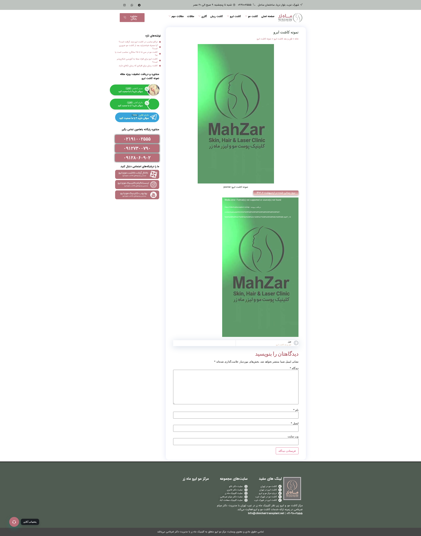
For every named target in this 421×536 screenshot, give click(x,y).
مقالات (190, 16)
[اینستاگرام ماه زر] (124, 4)
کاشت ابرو (235, 16)
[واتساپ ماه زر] (131, 4)
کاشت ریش (216, 16)
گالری (204, 16)
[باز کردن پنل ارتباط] (14, 522)
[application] (260, 267)
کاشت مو (253, 16)
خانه (296, 39)
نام (295, 410)
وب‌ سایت (293, 436)
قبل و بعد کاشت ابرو (283, 39)
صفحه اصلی (267, 16)
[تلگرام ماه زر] (139, 4)
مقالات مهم (178, 16)
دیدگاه (294, 368)
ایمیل (294, 423)
